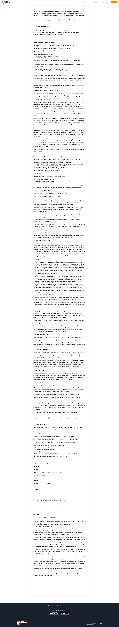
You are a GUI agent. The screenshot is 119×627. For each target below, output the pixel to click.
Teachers (84, 2)
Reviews (96, 2)
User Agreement (49, 605)
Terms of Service (66, 605)
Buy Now (114, 2)
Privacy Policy (57, 605)
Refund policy (86, 605)
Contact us (78, 605)
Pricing (90, 2)
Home (79, 2)
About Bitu (101, 2)
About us (36, 605)
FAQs (107, 2)
